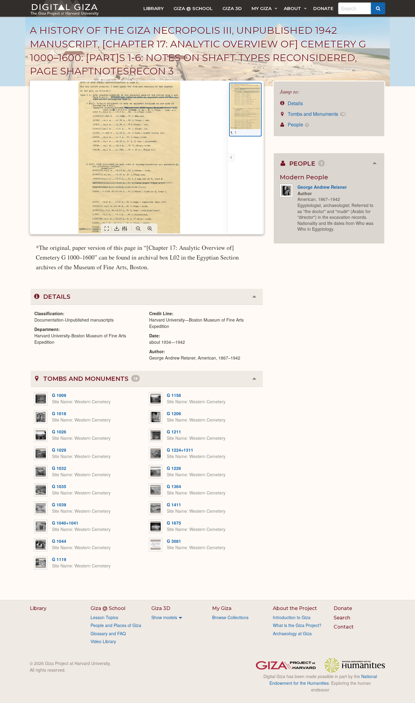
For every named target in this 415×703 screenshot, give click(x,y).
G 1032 (59, 468)
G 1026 (59, 432)
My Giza (262, 8)
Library (153, 8)
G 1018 (59, 413)
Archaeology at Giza (292, 633)
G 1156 (174, 395)
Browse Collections (230, 617)
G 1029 (59, 450)
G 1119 (59, 559)
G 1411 (174, 504)
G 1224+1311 (180, 450)
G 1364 (174, 486)
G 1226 (174, 468)
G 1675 (174, 523)
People (297, 124)
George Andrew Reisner (322, 187)
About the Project (295, 608)
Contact (344, 627)
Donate (323, 8)
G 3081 (174, 541)
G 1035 (59, 486)
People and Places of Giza (116, 625)
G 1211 (174, 432)
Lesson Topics (104, 617)
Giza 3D (232, 8)
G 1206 (174, 413)
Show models (164, 617)
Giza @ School (193, 8)
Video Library (103, 641)
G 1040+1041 (65, 523)
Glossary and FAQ (108, 633)
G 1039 (59, 504)
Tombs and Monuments (315, 113)
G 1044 (59, 541)
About (292, 8)
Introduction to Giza (291, 617)
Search (342, 618)
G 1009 (59, 395)
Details (294, 103)
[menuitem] (154, 8)
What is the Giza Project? (297, 625)
